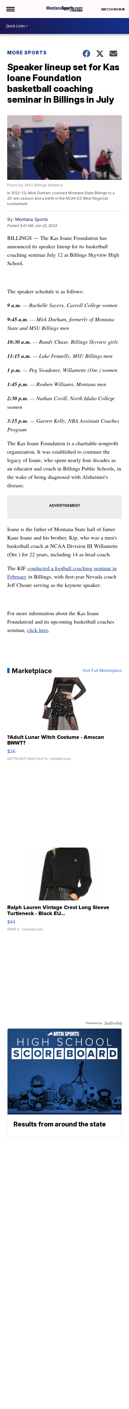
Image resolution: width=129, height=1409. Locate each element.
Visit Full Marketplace (102, 671)
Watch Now (111, 9)
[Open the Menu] (10, 9)
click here (37, 629)
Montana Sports (31, 219)
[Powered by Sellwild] (113, 1023)
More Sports (27, 53)
